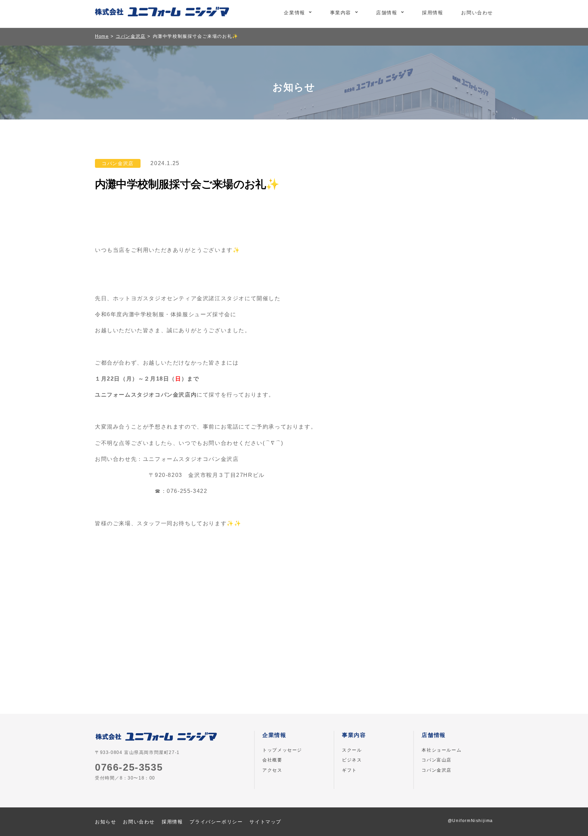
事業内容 (340, 12)
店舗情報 (386, 12)
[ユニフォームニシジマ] (162, 12)
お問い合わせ (477, 12)
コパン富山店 (437, 759)
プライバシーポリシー (216, 821)
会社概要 (272, 759)
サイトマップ (265, 821)
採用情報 (432, 12)
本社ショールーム (441, 750)
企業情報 (294, 12)
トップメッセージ (282, 750)
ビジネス (352, 759)
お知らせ (105, 821)
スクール (352, 750)
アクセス (272, 770)
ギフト (349, 770)
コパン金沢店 (437, 770)
